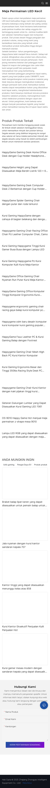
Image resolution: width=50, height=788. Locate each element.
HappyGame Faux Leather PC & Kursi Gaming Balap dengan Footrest (23, 338)
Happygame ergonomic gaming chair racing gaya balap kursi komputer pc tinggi (23, 308)
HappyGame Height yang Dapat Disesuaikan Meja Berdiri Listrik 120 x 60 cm (24, 169)
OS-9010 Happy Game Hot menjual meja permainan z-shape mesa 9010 (24, 420)
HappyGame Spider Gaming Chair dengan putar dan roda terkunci (21, 202)
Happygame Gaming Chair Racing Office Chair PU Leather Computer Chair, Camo (25, 232)
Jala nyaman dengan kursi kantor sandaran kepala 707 (21, 545)
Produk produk (40, 465)
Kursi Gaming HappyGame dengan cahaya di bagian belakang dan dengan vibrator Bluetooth (24, 217)
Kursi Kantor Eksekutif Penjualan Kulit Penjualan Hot (23, 628)
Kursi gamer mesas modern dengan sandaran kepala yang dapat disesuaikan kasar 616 (25, 670)
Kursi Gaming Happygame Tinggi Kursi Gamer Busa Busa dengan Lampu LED (23, 247)
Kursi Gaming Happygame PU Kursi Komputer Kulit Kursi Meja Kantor (21, 263)
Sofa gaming (8, 465)
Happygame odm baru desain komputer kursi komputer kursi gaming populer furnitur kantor (24, 323)
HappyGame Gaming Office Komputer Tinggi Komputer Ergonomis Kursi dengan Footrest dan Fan (23, 293)
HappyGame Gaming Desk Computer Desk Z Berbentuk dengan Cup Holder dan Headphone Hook (23, 187)
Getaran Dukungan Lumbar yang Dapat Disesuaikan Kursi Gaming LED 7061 (24, 405)
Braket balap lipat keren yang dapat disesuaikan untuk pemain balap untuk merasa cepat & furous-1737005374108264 (23, 503)
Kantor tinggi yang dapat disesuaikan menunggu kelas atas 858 (23, 587)
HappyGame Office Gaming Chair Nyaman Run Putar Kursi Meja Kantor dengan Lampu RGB (23, 278)
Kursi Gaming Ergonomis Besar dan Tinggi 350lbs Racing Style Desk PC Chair (22, 369)
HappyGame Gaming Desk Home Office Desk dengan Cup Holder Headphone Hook (24, 154)
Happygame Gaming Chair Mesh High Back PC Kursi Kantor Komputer (23, 354)
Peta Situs (27, 783)
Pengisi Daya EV (24, 465)
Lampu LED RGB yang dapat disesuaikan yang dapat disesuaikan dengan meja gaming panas (25, 435)
